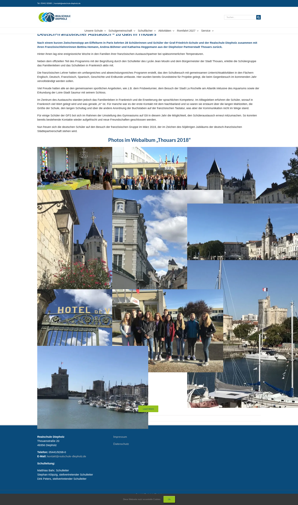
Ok (169, 499)
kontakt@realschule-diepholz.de (67, 3)
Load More (148, 408)
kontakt (66, 456)
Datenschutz (121, 444)
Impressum (120, 437)
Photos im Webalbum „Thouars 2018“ (149, 140)
